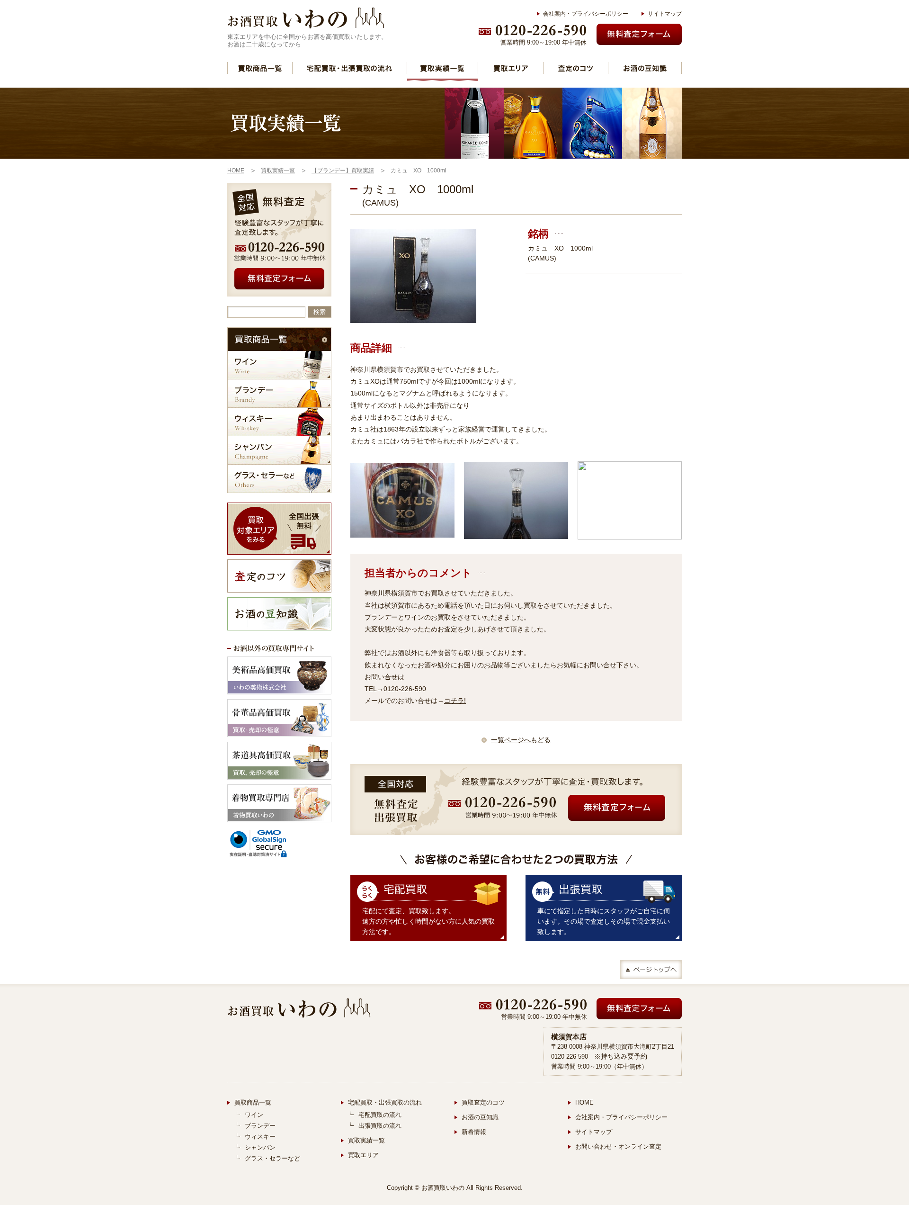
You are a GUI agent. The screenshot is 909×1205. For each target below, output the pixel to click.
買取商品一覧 (260, 68)
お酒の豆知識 (644, 68)
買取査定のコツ (483, 1102)
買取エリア (510, 68)
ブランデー (279, 393)
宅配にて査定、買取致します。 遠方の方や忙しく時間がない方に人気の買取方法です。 (428, 921)
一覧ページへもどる (521, 740)
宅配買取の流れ (379, 1114)
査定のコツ (576, 68)
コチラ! (455, 700)
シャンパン (279, 450)
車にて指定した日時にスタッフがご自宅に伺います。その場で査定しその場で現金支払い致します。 (603, 921)
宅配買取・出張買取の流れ (350, 68)
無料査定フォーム (639, 34)
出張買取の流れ (379, 1125)
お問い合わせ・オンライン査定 (618, 1146)
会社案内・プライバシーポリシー (585, 13)
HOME (584, 1102)
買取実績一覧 (442, 68)
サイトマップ (665, 13)
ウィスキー (279, 422)
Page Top (651, 969)
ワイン (279, 365)
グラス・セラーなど (279, 479)
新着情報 (474, 1131)
